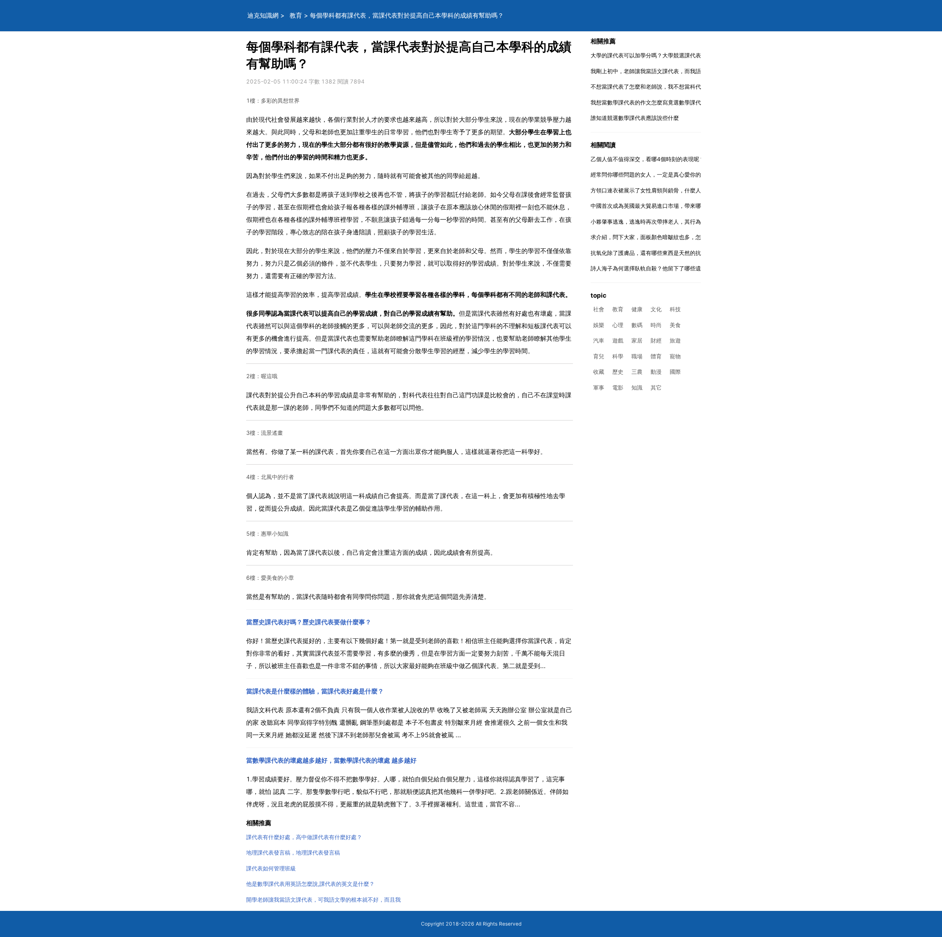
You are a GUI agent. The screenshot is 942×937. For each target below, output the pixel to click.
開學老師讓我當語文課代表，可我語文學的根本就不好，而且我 (323, 899)
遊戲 (617, 340)
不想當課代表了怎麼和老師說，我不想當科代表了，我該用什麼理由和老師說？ (687, 86)
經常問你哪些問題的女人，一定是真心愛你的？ (648, 174)
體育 (656, 356)
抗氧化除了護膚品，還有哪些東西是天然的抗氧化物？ (657, 252)
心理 (617, 325)
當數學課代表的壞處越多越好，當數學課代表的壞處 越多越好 (331, 760)
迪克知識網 (263, 15)
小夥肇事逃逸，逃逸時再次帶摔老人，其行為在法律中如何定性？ (671, 221)
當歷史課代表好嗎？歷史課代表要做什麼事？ (308, 622)
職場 (636, 356)
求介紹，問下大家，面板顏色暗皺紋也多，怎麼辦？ (654, 237)
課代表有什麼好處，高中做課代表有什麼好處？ (304, 837)
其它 (656, 387)
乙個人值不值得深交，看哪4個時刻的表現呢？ (648, 159)
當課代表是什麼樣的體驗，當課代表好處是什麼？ (315, 691)
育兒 (598, 356)
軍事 (598, 387)
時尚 (656, 325)
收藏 (598, 372)
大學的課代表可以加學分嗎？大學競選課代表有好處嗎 (657, 55)
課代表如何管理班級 (271, 868)
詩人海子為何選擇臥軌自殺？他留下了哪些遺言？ (651, 268)
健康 (636, 309)
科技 (675, 309)
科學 (617, 356)
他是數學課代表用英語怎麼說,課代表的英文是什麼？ (310, 883)
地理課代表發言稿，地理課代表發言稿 (293, 852)
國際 (675, 372)
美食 (675, 325)
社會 (598, 309)
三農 (636, 372)
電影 (617, 387)
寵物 (675, 356)
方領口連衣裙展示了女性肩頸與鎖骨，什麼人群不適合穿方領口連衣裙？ (679, 190)
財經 (656, 340)
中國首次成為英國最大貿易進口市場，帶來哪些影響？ (657, 205)
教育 (296, 15)
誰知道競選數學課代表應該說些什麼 (635, 117)
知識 (636, 387)
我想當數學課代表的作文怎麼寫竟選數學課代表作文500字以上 (668, 102)
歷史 (617, 372)
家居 (636, 340)
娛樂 (598, 325)
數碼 (636, 325)
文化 (656, 309)
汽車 (598, 340)
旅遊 (675, 340)
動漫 (656, 372)
